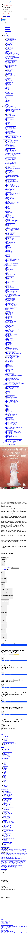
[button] (15, 33)
